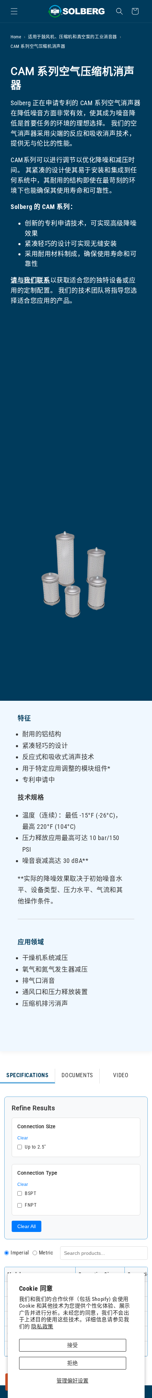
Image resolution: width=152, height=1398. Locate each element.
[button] (14, 11)
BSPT (30, 1193)
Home (16, 36)
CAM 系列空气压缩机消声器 (38, 46)
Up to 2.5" (35, 1147)
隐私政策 (42, 1326)
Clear (22, 1138)
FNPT (30, 1205)
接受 (72, 1345)
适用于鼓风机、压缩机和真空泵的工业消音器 (72, 36)
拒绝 (72, 1363)
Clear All (26, 1226)
